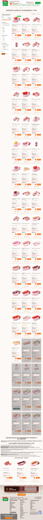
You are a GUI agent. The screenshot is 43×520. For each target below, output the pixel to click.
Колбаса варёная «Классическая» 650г (35, 174)
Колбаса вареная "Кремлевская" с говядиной (16, 199)
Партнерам (14, 498)
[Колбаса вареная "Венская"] (26, 119)
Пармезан (21, 507)
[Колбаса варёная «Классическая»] (36, 318)
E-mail (21, 489)
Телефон (21, 488)
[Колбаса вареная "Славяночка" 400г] (26, 20)
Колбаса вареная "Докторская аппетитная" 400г (26, 49)
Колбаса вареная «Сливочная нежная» (26, 273)
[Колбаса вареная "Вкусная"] (26, 219)
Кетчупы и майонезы (22, 502)
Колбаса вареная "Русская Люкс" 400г (25, 74)
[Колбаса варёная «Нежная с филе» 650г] (16, 169)
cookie (12, 515)
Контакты (23, 498)
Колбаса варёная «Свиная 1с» (16, 248)
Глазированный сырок (33, 509)
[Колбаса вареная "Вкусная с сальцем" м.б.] (26, 169)
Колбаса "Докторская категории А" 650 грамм (16, 25)
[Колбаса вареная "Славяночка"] (36, 94)
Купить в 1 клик (16, 37)
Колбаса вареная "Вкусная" (26, 223)
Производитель (4, 22)
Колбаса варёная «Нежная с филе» (36, 298)
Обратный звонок (30, 3)
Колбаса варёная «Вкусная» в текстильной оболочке (35, 468)
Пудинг (31, 505)
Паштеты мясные (12, 506)
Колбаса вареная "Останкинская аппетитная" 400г (36, 50)
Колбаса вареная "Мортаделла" (16, 223)
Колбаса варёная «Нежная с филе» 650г (16, 174)
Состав (3, 27)
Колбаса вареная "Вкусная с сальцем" (16, 348)
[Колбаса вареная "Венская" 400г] (36, 20)
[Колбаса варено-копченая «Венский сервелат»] (21, 463)
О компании (11, 498)
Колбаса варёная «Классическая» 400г (25, 99)
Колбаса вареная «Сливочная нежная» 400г (16, 74)
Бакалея (21, 500)
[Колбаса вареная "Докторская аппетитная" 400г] (26, 45)
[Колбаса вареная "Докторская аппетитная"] (26, 194)
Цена (2, 16)
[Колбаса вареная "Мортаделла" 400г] (16, 94)
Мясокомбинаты (12, 499)
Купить (19, 35)
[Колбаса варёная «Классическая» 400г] (26, 94)
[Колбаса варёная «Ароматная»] (26, 293)
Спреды (31, 502)
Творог (31, 504)
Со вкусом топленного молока (24, 512)
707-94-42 (38, 497)
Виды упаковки (4, 43)
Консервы (21, 504)
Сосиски (11, 504)
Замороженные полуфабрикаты (13, 512)
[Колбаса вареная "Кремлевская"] (36, 268)
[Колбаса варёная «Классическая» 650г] (36, 169)
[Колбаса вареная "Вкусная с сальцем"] (16, 343)
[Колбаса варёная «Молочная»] (26, 318)
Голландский (21, 510)
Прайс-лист (19, 498)
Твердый (21, 511)
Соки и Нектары (22, 501)
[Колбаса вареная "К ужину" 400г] (16, 45)
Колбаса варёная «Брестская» (36, 248)
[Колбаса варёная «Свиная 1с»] (16, 244)
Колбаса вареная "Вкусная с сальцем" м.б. (26, 174)
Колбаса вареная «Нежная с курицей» (26, 248)
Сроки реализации (4, 35)
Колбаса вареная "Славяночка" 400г (26, 25)
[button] (2, 470)
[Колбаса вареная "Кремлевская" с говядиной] (16, 194)
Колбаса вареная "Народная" (16, 124)
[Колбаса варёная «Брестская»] (36, 244)
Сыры (21, 506)
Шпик (10, 509)
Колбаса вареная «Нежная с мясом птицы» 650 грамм (36, 124)
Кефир (31, 507)
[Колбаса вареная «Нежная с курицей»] (26, 244)
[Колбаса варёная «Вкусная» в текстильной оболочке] (35, 463)
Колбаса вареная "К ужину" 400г (16, 49)
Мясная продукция (13, 500)
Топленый (21, 509)
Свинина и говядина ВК (12, 502)
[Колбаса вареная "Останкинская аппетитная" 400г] (36, 45)
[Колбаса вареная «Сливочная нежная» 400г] (16, 69)
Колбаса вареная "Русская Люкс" (35, 199)
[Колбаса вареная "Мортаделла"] (16, 219)
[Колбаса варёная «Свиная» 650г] (26, 144)
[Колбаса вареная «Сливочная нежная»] (26, 268)
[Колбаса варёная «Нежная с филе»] (36, 293)
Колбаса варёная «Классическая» (34, 323)
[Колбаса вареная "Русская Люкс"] (36, 194)
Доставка (26, 498)
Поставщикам (20, 499)
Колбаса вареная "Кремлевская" (36, 273)
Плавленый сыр (32, 506)
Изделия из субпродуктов (13, 507)
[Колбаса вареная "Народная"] (16, 119)
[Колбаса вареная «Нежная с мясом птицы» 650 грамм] (36, 119)
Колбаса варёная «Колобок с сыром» (16, 149)
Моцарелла (21, 515)
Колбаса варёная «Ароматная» (26, 298)
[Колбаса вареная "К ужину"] (36, 144)
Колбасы (11, 501)
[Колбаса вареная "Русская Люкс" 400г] (26, 69)
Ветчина (11, 508)
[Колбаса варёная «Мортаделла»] (16, 293)
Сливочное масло (32, 501)
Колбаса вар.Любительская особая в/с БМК (36, 224)
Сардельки (11, 505)
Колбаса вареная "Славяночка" (36, 99)
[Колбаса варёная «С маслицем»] (16, 318)
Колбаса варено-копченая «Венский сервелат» (20, 468)
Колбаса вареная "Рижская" (16, 273)
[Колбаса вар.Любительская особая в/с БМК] (36, 219)
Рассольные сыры (22, 514)
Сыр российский (22, 513)
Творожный (21, 508)
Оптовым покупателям (25, 499)
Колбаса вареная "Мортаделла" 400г (16, 99)
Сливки (31, 508)
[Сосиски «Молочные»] (7, 463)
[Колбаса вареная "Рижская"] (16, 268)
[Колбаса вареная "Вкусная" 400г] (36, 69)
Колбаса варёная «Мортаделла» (16, 298)
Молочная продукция (34, 500)
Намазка (11, 510)
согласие (21, 492)
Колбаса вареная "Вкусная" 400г (36, 74)
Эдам (21, 516)
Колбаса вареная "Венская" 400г (36, 24)
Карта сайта (16, 499)
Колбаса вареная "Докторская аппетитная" (26, 199)
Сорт (2, 51)
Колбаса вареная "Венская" (26, 124)
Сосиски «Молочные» (6, 468)
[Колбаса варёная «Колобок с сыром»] (16, 144)
